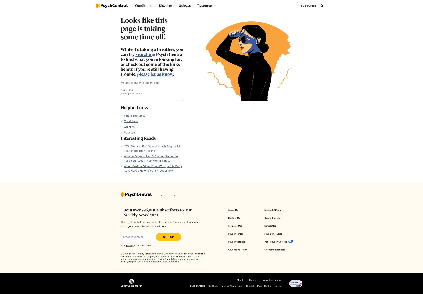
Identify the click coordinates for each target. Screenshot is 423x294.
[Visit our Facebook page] (162, 195)
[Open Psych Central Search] (322, 5)
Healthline (213, 286)
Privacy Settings (236, 242)
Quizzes (129, 127)
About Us (233, 210)
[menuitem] (145, 5)
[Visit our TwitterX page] (169, 195)
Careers (253, 280)
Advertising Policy (237, 250)
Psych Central (264, 286)
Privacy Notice (235, 234)
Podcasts (129, 132)
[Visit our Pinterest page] (175, 195)
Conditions (131, 121)
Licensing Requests (274, 250)
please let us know (155, 74)
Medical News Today (232, 286)
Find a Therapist (134, 115)
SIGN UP (168, 237)
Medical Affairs (272, 210)
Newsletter (270, 226)
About (240, 280)
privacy (130, 245)
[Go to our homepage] (136, 194)
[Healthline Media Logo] (131, 283)
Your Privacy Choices (275, 242)
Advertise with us (272, 280)
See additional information (166, 262)
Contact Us (234, 218)
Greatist (250, 286)
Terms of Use (235, 226)
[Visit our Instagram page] (181, 195)
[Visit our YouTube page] (188, 195)
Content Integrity (273, 218)
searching (145, 55)
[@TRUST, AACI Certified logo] (291, 283)
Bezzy (278, 286)
